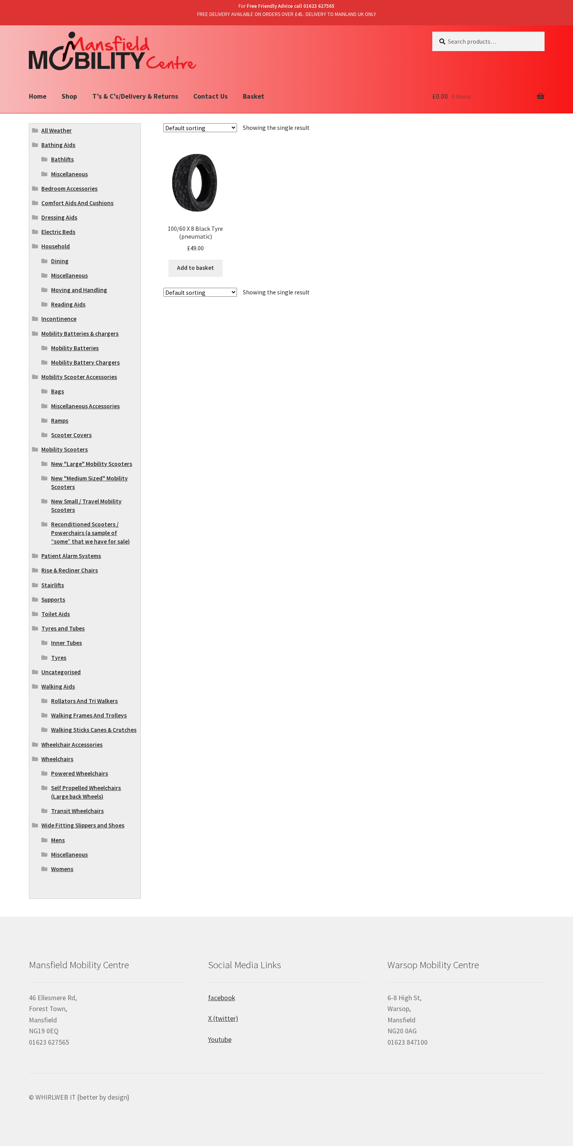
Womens (62, 869)
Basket (253, 96)
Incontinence (58, 318)
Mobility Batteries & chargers (79, 333)
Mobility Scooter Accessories (79, 377)
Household (55, 246)
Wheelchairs (57, 759)
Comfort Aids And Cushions (77, 203)
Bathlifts (62, 159)
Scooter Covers (71, 435)
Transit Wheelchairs (77, 811)
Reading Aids (68, 304)
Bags (57, 391)
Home (37, 96)
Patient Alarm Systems (71, 556)
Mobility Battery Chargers (85, 362)
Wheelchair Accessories (72, 744)
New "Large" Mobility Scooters (91, 464)
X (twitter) (223, 1018)
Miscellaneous (69, 174)
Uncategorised (61, 672)
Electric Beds (58, 232)
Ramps (59, 420)
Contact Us (210, 96)
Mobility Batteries (75, 348)
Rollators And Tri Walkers (84, 701)
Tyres (58, 657)
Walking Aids (58, 686)
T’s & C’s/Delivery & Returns (135, 96)
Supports (53, 599)
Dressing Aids (59, 217)
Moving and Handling (79, 290)
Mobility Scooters (64, 449)
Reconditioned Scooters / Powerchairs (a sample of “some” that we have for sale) (90, 533)
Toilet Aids (55, 614)
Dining (60, 261)
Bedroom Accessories (69, 188)
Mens (58, 840)
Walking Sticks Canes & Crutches (93, 729)
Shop (69, 96)
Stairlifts (52, 585)
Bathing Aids (58, 145)
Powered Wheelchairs (79, 773)
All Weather (56, 130)
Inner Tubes (66, 643)
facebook (221, 998)
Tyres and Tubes (63, 628)
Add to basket (195, 267)
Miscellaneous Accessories (85, 406)
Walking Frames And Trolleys (89, 715)
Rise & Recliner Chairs (69, 570)
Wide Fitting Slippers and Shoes (82, 825)
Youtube (220, 1039)
